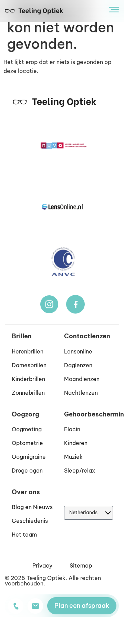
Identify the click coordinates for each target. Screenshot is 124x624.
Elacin (72, 429)
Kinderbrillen (28, 379)
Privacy (42, 565)
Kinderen (75, 443)
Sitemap (81, 565)
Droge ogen (27, 470)
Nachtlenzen (81, 392)
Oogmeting (27, 429)
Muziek (73, 456)
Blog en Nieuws (32, 507)
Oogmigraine (29, 456)
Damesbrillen (29, 365)
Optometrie (27, 443)
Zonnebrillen (28, 392)
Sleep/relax (79, 470)
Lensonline (78, 351)
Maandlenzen (82, 379)
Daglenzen (78, 365)
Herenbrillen (27, 351)
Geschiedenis (30, 520)
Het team (24, 534)
